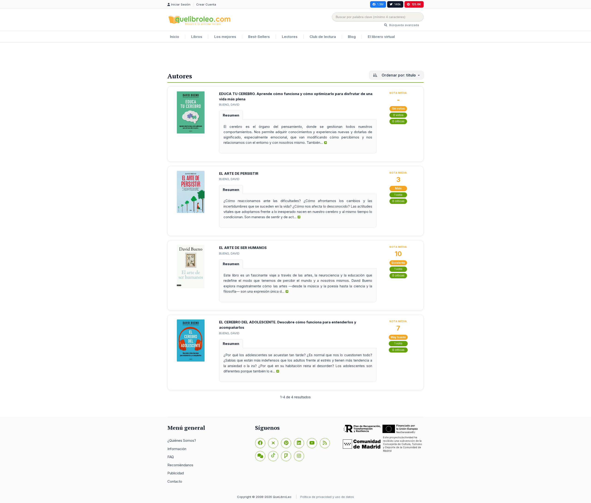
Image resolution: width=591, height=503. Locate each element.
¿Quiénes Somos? (181, 440)
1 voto (398, 194)
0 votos (398, 115)
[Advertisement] (295, 57)
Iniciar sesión (181, 4)
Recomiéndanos (180, 465)
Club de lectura (323, 36)
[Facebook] (260, 443)
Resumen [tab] (231, 115)
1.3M (380, 4)
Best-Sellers (259, 36)
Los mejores (225, 36)
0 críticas (398, 121)
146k (397, 4)
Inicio (174, 36)
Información (176, 449)
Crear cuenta (206, 4)
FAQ (170, 457)
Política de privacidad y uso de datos (327, 497)
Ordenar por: (398, 75)
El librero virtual (381, 36)
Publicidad (175, 473)
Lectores (290, 36)
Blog (352, 36)
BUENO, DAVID (229, 104)
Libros (196, 36)
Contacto (174, 481)
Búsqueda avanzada (403, 25)
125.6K (416, 4)
